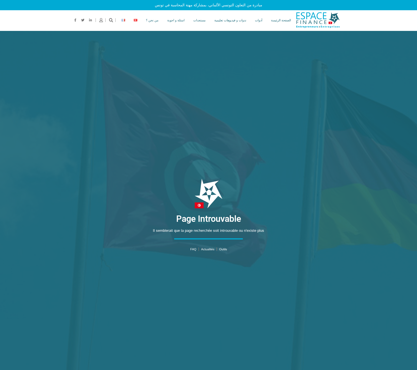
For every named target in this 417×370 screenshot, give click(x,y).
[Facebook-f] (75, 20)
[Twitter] (83, 20)
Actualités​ (207, 249)
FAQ (193, 249)
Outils (223, 249)
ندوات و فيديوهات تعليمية (230, 20)
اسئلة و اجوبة (176, 20)
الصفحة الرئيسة (281, 20)
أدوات (258, 20)
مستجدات (199, 20)
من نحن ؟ (152, 20)
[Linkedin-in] (90, 20)
